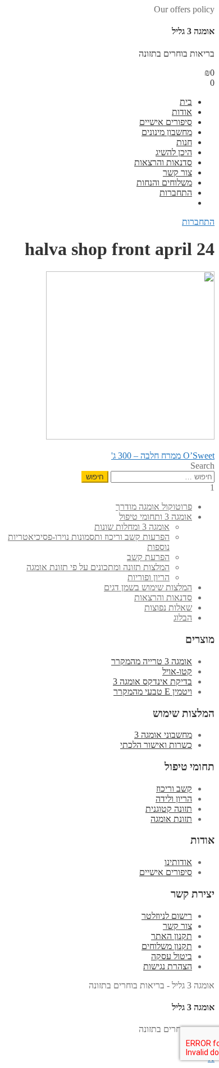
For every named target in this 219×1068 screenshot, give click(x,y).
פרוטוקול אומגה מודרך (154, 506)
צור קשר (177, 172)
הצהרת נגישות (167, 966)
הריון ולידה (174, 798)
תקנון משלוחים (167, 946)
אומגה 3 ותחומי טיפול (155, 516)
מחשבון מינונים (167, 132)
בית (186, 102)
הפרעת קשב (148, 557)
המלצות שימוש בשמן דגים (148, 587)
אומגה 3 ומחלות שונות (132, 526)
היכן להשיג (174, 152)
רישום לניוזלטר (167, 916)
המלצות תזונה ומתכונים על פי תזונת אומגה (98, 567)
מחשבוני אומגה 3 (163, 734)
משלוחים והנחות (164, 182)
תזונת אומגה (171, 819)
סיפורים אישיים (165, 122)
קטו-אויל (177, 671)
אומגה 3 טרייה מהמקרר (151, 661)
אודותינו (178, 862)
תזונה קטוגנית (168, 808)
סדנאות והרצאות (163, 162)
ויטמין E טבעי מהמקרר (152, 691)
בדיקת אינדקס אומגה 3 (152, 681)
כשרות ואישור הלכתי (156, 745)
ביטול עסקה (171, 956)
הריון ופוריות (148, 577)
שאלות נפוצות (168, 607)
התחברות (175, 192)
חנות (184, 142)
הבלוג (183, 617)
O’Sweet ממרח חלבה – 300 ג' (163, 455)
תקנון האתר (171, 936)
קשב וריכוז (174, 788)
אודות (182, 112)
